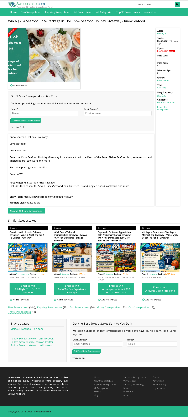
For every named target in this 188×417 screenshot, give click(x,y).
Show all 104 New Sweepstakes (26, 210)
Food (159, 102)
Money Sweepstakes (108, 307)
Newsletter (149, 12)
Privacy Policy (159, 384)
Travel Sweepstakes (19, 311)
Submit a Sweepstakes (134, 377)
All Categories (104, 12)
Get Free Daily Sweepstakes (86, 351)
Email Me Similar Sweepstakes (26, 120)
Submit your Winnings (134, 384)
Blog (96, 395)
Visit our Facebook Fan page (27, 328)
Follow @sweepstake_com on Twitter (32, 342)
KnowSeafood (163, 80)
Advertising (158, 380)
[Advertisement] (119, 58)
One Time (161, 95)
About (126, 395)
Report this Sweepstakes (163, 108)
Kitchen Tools (169, 102)
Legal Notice (159, 388)
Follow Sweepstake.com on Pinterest (32, 345)
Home (13, 12)
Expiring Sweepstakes (57, 12)
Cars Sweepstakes (139, 307)
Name (14, 109)
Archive (97, 391)
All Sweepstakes (83, 12)
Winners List (129, 380)
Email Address (90, 109)
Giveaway (161, 87)
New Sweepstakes (31, 12)
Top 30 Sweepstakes (128, 12)
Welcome (128, 391)
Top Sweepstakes (79, 307)
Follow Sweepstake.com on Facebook (32, 338)
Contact (157, 377)
